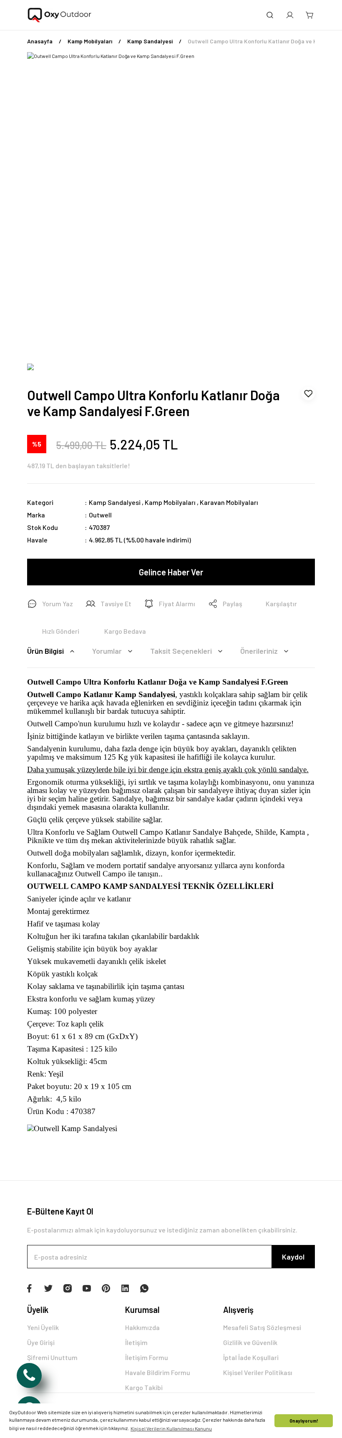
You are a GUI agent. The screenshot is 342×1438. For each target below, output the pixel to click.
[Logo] (60, 15)
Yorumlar (107, 650)
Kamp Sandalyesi (115, 502)
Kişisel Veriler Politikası (257, 1372)
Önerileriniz (259, 650)
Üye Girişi (41, 1342)
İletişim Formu (146, 1357)
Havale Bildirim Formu (157, 1372)
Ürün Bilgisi (45, 650)
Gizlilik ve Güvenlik (250, 1342)
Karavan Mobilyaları (229, 502)
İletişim (136, 1342)
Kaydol (293, 1256)
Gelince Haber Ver (171, 572)
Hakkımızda (142, 1327)
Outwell (100, 515)
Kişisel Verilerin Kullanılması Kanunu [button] (171, 1428)
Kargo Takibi (144, 1387)
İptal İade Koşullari (251, 1357)
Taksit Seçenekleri (181, 650)
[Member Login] (290, 15)
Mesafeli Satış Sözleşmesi (262, 1327)
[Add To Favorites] (308, 393)
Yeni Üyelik (43, 1327)
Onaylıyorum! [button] (303, 1420)
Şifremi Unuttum (52, 1357)
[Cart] (310, 15)
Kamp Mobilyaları (170, 502)
